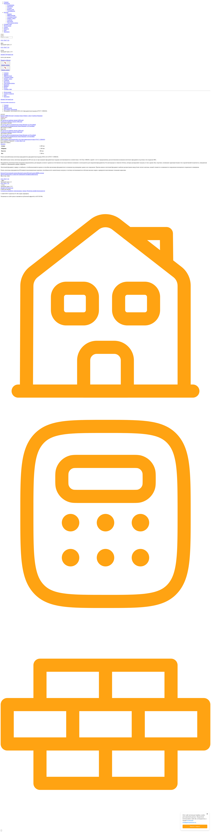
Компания (7, 3)
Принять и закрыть (195, 826)
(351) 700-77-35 (5, 47)
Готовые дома (8, 24)
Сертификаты (11, 11)
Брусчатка (10, 21)
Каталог (6, 12)
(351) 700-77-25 (5, 40)
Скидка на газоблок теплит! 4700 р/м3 (11, 121)
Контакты (6, 31)
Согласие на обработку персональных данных (14, 191)
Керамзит (6, 84)
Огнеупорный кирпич (11, 173)
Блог (5, 30)
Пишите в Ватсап (6, 60)
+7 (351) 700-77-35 (20, 141)
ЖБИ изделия (40, 173)
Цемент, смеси (11, 18)
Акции (6, 27)
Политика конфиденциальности (8, 102)
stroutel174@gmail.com (7, 54)
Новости (6, 28)
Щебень (6, 86)
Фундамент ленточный (10, 109)
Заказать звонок (5, 65)
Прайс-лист (4, 117)
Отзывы (9, 8)
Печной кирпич (31, 173)
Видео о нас (10, 9)
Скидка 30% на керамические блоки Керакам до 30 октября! (18, 126)
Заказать (3, 144)
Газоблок (9, 20)
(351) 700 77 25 (5, 179)
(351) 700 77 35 (5, 183)
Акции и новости (9, 93)
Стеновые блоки (12, 17)
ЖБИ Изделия (11, 15)
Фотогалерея (7, 26)
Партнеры (10, 6)
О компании (10, 5)
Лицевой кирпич (22, 173)
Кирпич (9, 14)
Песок (5, 87)
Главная (6, 2)
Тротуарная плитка (12, 23)
